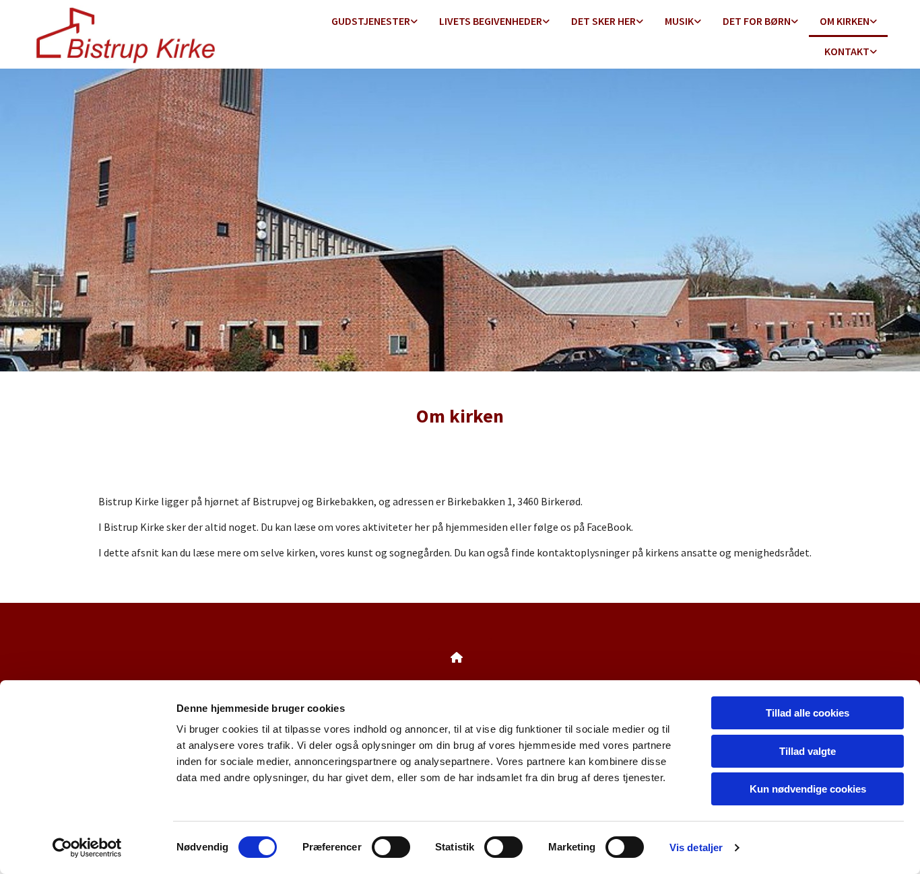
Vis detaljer (696, 847)
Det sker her (603, 21)
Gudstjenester (370, 21)
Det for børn (757, 21)
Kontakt (846, 51)
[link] (374, 22)
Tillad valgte (807, 751)
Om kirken (844, 21)
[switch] (391, 847)
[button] (460, 657)
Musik (679, 21)
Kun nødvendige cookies (808, 789)
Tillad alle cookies (807, 713)
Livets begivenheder (490, 21)
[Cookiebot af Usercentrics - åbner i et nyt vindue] (87, 848)
